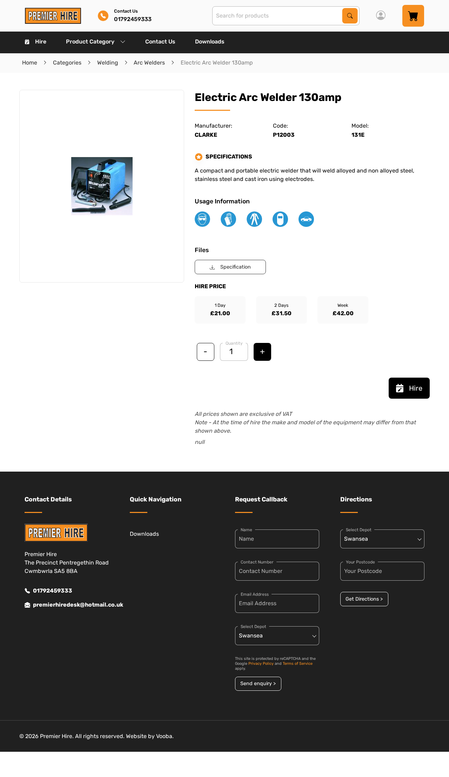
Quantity (234, 343)
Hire (40, 41)
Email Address (255, 594)
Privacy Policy (261, 663)
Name (246, 529)
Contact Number (257, 562)
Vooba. (165, 736)
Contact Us (160, 41)
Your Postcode (360, 562)
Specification (235, 267)
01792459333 (52, 590)
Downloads (209, 41)
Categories (67, 62)
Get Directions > (364, 599)
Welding (107, 62)
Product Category (90, 41)
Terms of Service (298, 663)
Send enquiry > (258, 684)
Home (29, 62)
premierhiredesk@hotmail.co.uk (71, 604)
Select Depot (253, 626)
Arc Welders (149, 62)
